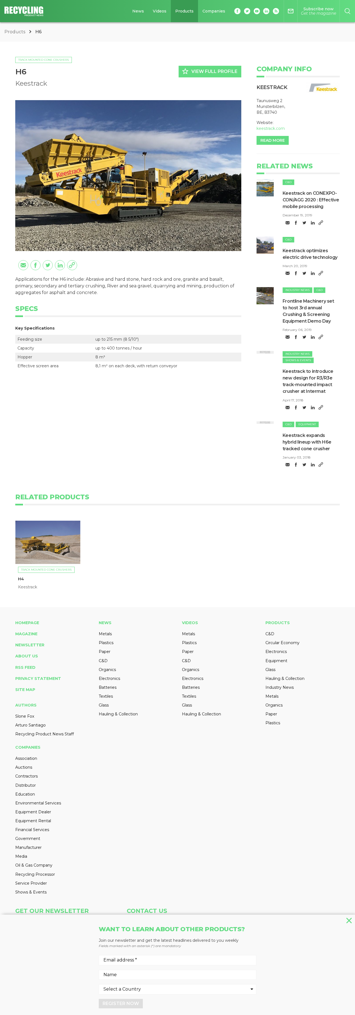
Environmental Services (38, 803)
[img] (265, 187)
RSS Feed (25, 667)
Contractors (26, 776)
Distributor (25, 785)
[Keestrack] (323, 87)
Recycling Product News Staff (44, 734)
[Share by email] (23, 265)
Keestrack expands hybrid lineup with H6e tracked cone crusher (307, 442)
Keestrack (31, 83)
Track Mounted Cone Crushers (43, 60)
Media (21, 856)
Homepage (27, 623)
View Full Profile (209, 71)
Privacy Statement (38, 678)
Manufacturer (28, 847)
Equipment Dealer (33, 812)
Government (27, 838)
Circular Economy (282, 643)
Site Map (25, 689)
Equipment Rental (33, 821)
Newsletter (29, 645)
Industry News (297, 290)
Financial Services (32, 829)
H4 (21, 578)
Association (26, 758)
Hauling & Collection (118, 714)
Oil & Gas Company (33, 865)
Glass (104, 705)
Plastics (106, 643)
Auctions (23, 767)
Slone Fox (24, 716)
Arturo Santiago (30, 725)
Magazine (26, 634)
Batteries (107, 687)
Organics (107, 669)
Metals (105, 634)
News (138, 11)
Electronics (109, 678)
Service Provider (31, 883)
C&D (288, 182)
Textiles (106, 696)
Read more (272, 140)
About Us (26, 656)
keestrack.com (271, 128)
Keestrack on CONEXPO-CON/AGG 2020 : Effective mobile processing (311, 200)
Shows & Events (298, 360)
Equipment (307, 424)
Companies (213, 11)
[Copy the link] (72, 265)
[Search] (347, 11)
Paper (104, 651)
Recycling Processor (35, 874)
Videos (159, 11)
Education (25, 794)
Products (184, 11)
